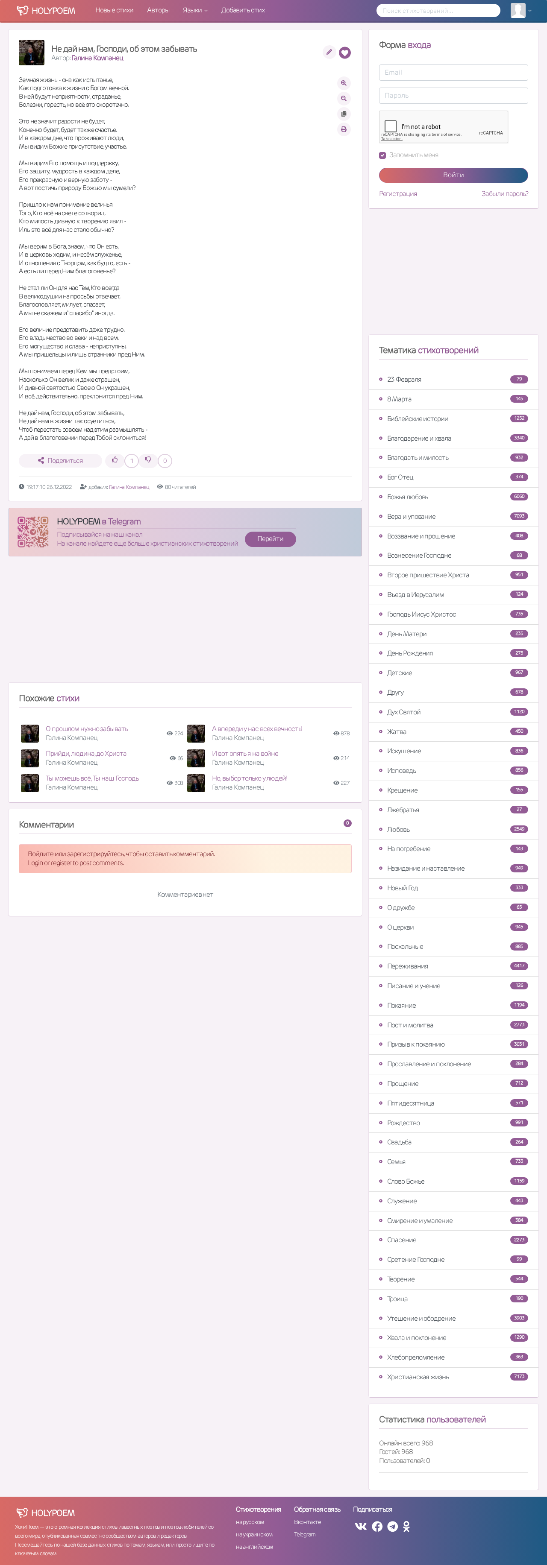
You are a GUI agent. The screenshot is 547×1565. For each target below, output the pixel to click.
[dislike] (148, 461)
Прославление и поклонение (455, 1063)
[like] (115, 461)
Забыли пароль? (505, 194)
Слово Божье (455, 1181)
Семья (455, 1161)
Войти (453, 174)
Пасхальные (455, 946)
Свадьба (455, 1142)
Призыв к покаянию (455, 1044)
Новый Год (455, 887)
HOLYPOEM (78, 521)
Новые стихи (114, 10)
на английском (254, 1546)
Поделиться (65, 460)
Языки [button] (193, 10)
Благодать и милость (455, 457)
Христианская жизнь (455, 1376)
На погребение (455, 848)
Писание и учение (455, 985)
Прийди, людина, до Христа (86, 753)
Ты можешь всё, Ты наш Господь (92, 778)
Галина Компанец (97, 57)
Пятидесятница (455, 1103)
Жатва (455, 731)
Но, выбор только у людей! (249, 778)
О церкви (455, 927)
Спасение (455, 1239)
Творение (455, 1279)
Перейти (270, 538)
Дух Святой (455, 712)
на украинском (254, 1534)
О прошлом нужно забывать (87, 728)
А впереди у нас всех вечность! (257, 728)
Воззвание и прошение (455, 536)
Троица (455, 1298)
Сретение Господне (454, 1259)
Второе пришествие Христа (455, 574)
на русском (250, 1522)
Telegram (304, 1534)
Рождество (455, 1122)
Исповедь (455, 770)
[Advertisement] (185, 623)
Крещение (455, 790)
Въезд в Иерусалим (455, 594)
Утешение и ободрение (455, 1318)
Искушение (455, 750)
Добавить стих (243, 10)
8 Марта (455, 399)
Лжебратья (454, 809)
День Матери (455, 633)
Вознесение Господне (454, 555)
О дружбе (454, 907)
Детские (455, 672)
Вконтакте (307, 1522)
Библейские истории (455, 418)
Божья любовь (455, 496)
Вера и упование (455, 516)
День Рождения (455, 653)
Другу (455, 692)
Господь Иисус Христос (455, 614)
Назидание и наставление (455, 868)
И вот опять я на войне (245, 753)
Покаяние (455, 1005)
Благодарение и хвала (455, 438)
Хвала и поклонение (455, 1337)
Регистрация (398, 194)
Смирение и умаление (455, 1220)
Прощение (455, 1083)
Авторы (158, 10)
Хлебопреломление (455, 1357)
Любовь (455, 829)
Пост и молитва (455, 1025)
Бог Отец (455, 477)
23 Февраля (454, 379)
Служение (455, 1200)
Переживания (455, 966)
